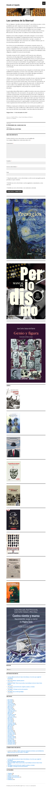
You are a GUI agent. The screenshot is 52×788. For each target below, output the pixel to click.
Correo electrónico (11, 166)
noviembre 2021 (11, 734)
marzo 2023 (10, 720)
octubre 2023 (11, 715)
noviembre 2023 (11, 714)
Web (7, 172)
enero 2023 (10, 721)
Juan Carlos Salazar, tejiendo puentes (16, 680)
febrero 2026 (10, 703)
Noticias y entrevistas (12, 775)
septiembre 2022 (11, 724)
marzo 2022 (10, 730)
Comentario (10, 143)
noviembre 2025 (11, 704)
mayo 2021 (10, 735)
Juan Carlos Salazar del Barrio (26, 117)
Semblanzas (10, 779)
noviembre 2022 (11, 723)
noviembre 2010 (11, 744)
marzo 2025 (10, 708)
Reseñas (9, 778)
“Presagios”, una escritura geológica (16, 691)
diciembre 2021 (11, 733)
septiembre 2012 (11, 742)
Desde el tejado (13, 5)
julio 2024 (10, 713)
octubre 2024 (11, 709)
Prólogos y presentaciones (14, 777)
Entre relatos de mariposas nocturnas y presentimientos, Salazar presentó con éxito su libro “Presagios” (26, 751)
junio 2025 (10, 707)
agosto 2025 (10, 706)
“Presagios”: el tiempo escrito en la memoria (18, 689)
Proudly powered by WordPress (13, 785)
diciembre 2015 (11, 741)
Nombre (9, 161)
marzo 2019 (10, 739)
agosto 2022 (10, 725)
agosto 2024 (10, 712)
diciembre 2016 (11, 740)
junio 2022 (10, 728)
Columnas (10, 773)
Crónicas (14, 118)
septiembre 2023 (11, 717)
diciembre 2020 (11, 736)
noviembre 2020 (11, 737)
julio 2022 (10, 726)
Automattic (33, 785)
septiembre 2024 (11, 710)
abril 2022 (10, 729)
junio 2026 (10, 699)
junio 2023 (10, 718)
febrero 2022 (10, 731)
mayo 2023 (10, 719)
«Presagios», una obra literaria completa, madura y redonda (21, 686)
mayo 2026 (10, 701)
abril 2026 (10, 702)
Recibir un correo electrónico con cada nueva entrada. (22, 188)
